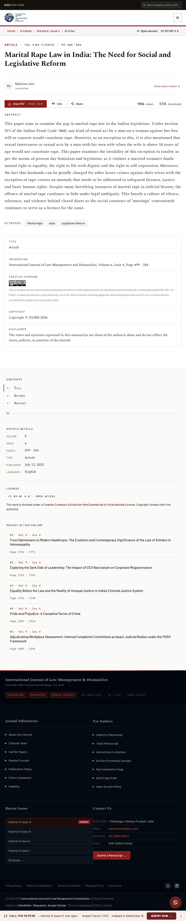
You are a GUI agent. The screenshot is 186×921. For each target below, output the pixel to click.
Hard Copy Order (106, 778)
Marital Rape (35, 223)
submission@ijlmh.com (123, 828)
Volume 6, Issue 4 (48, 31)
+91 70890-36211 (118, 836)
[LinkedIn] (177, 885)
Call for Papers (18, 752)
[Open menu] (177, 17)
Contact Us (114, 885)
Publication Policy (20, 769)
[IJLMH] (16, 18)
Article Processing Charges (113, 761)
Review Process (19, 760)
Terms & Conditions (68, 885)
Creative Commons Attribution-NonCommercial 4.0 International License (89, 504)
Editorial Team (18, 743)
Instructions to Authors (111, 752)
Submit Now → (161, 916)
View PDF (28, 104)
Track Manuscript (107, 743)
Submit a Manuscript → (111, 855)
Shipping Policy (94, 885)
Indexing (14, 786)
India (52, 223)
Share (79, 104)
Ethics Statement (20, 778)
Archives (26, 31)
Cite (59, 104)
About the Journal (20, 734)
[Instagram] (167, 885)
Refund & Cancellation (39, 885)
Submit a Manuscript (109, 735)
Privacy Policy (13, 885)
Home (11, 31)
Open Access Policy (108, 786)
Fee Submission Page (109, 769)
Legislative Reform (73, 223)
